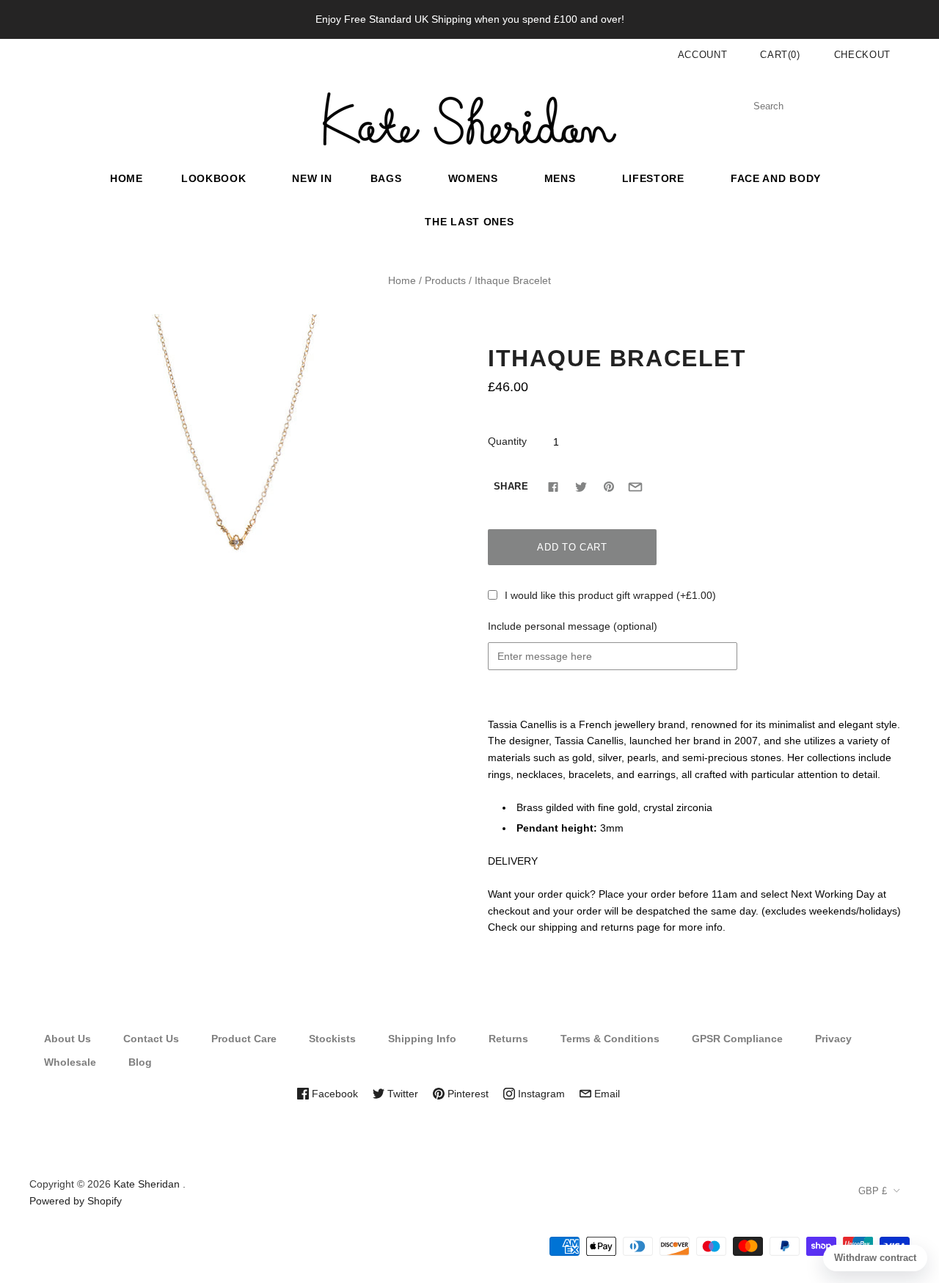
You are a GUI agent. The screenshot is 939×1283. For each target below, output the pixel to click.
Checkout (862, 54)
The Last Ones (469, 222)
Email (605, 1094)
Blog (140, 1062)
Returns (508, 1038)
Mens (560, 178)
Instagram (540, 1094)
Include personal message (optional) (572, 626)
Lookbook (213, 178)
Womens (473, 178)
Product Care (244, 1038)
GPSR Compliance (737, 1038)
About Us (67, 1038)
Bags (386, 178)
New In (312, 178)
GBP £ (872, 1190)
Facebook (333, 1094)
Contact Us (151, 1038)
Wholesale (70, 1062)
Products (445, 280)
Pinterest (467, 1094)
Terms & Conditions (610, 1038)
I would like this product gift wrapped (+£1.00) (610, 595)
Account (703, 54)
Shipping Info (422, 1038)
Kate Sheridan (147, 1184)
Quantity (507, 441)
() (780, 54)
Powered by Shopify (75, 1201)
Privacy (833, 1038)
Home (126, 178)
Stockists (332, 1038)
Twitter (401, 1094)
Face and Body (776, 178)
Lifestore (653, 178)
